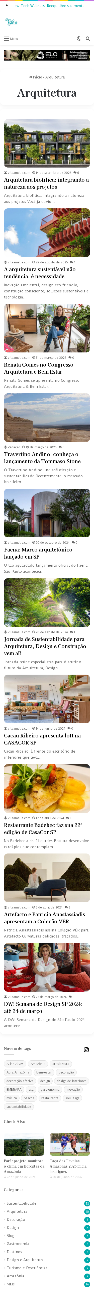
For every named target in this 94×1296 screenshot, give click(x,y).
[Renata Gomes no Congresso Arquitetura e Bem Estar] (47, 328)
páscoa (29, 1098)
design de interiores (71, 1081)
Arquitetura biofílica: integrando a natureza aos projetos (46, 183)
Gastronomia (18, 1244)
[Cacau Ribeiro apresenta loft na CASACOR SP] (47, 699)
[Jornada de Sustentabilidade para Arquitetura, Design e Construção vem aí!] (47, 602)
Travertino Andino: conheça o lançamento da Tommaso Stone (42, 457)
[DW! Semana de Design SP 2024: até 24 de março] (47, 967)
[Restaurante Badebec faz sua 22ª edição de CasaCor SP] (47, 788)
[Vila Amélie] (11, 22)
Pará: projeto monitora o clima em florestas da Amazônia (24, 1166)
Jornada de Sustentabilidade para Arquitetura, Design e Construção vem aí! (45, 646)
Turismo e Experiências (27, 1268)
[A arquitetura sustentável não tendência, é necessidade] (47, 232)
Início (37, 77)
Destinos (14, 1252)
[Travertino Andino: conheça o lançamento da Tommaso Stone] (47, 417)
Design (13, 1228)
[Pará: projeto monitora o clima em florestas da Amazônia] (24, 1144)
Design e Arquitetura (25, 1260)
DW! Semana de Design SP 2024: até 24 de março (43, 1007)
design (45, 1081)
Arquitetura (17, 1211)
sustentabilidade (19, 1107)
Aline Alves (15, 1064)
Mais (11, 1284)
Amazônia (38, 1064)
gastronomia (50, 1089)
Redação (14, 447)
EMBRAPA (14, 1089)
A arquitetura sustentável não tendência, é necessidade (40, 272)
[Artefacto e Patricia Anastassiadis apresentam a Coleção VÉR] (47, 877)
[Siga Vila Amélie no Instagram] (86, 1049)
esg (31, 1089)
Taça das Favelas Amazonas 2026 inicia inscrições (68, 1166)
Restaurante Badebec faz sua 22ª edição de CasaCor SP (43, 828)
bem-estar (44, 1072)
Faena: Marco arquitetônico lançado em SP (38, 553)
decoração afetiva (20, 1081)
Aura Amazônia (18, 1072)
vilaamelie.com (19, 173)
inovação (73, 1089)
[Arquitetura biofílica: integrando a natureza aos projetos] (47, 143)
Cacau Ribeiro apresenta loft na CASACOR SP (42, 739)
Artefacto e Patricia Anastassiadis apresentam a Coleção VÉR (44, 918)
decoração (66, 1072)
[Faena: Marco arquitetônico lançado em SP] (47, 513)
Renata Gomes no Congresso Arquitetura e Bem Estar (38, 368)
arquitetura (60, 1064)
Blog (11, 1236)
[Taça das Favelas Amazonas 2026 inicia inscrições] (70, 1144)
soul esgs (72, 1098)
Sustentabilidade (21, 1203)
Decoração (16, 1220)
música (12, 1098)
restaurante (49, 1098)
